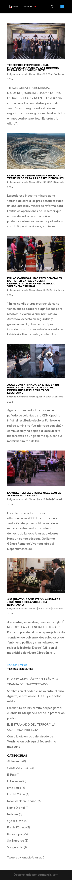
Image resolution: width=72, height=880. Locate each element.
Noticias (12, 814)
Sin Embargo (15, 840)
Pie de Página (16, 827)
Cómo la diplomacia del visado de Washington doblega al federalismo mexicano (31, 741)
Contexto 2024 (17, 768)
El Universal (15, 781)
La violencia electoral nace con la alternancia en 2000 (34, 494)
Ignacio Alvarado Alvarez (23, 74)
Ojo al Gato (15, 821)
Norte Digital (16, 808)
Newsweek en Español (22, 801)
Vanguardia (15, 847)
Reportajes (14, 834)
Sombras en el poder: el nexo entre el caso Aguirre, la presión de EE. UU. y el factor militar (35, 696)
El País (11, 775)
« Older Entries (17, 665)
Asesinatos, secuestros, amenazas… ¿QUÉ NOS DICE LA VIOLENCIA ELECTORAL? (34, 602)
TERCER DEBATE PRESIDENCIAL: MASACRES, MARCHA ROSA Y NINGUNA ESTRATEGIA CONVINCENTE (33, 67)
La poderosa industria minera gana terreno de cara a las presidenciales (35, 177)
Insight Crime (16, 794)
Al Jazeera (14, 761)
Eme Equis (14, 788)
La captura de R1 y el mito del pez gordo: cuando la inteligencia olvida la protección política (36, 713)
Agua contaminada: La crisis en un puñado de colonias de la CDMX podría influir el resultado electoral (33, 388)
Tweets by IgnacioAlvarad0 (26, 857)
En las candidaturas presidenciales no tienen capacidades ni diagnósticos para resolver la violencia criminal (34, 282)
